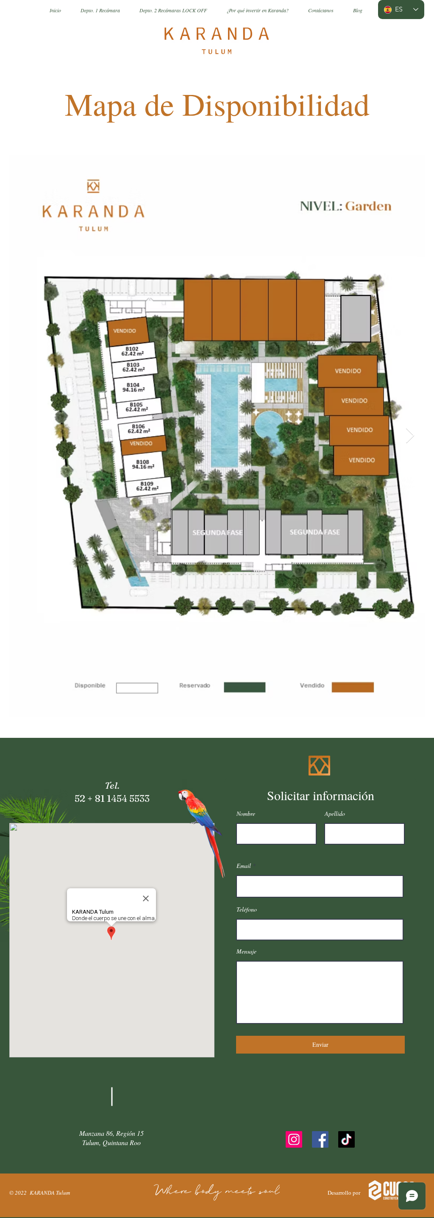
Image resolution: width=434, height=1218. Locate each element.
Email (243, 866)
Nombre (245, 814)
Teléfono (246, 909)
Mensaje (246, 951)
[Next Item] (410, 436)
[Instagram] (294, 1139)
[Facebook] (320, 1139)
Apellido (335, 814)
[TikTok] (346, 1139)
